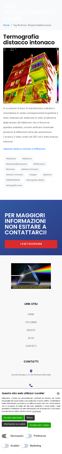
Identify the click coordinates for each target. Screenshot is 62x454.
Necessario (16, 436)
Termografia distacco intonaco (29, 39)
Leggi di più (36, 411)
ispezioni (47, 174)
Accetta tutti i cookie (39, 425)
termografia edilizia (35, 180)
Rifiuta (30, 417)
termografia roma (14, 185)
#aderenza (11, 158)
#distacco (27, 158)
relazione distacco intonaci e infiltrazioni (24, 148)
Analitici (15, 445)
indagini (33, 174)
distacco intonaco (14, 174)
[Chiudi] (58, 393)
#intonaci (10, 169)
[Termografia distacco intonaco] (31, 75)
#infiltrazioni (39, 164)
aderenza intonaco (29, 169)
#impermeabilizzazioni (16, 164)
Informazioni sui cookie (14, 424)
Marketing (35, 445)
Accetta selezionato (13, 417)
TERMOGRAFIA (13, 180)
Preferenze (40, 436)
